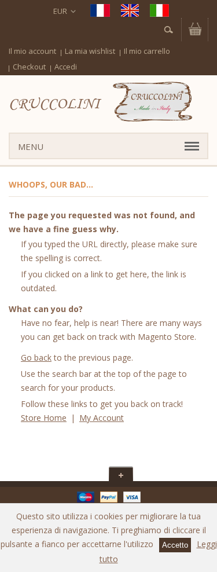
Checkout (29, 66)
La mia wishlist (90, 51)
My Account (101, 417)
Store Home (44, 417)
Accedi (65, 66)
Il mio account (32, 51)
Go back (36, 357)
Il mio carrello (147, 51)
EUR (60, 11)
